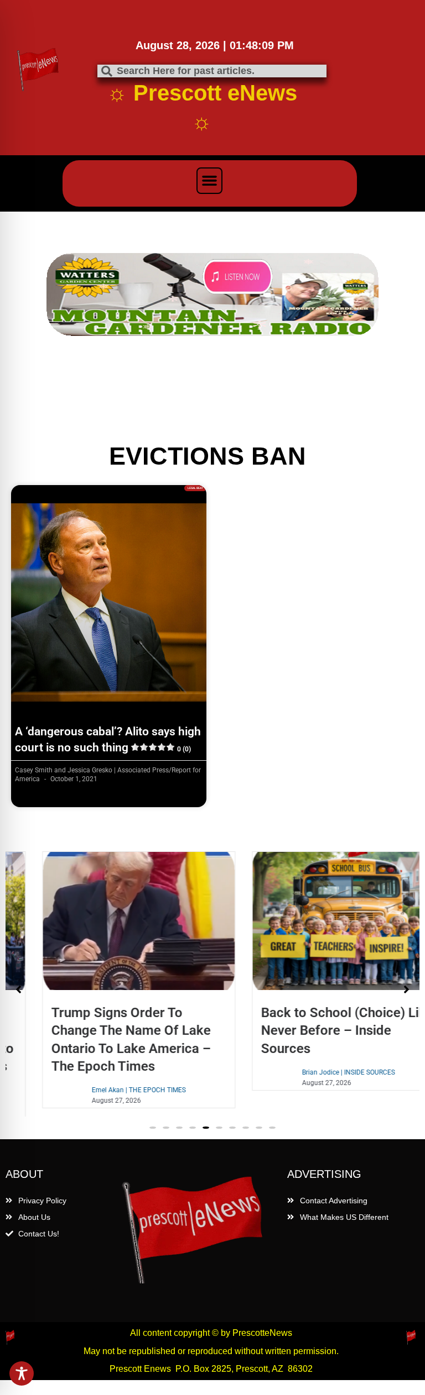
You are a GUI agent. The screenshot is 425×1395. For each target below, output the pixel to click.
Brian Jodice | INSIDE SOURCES (317, 1072)
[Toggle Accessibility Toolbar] (21, 1373)
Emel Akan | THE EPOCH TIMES (108, 1090)
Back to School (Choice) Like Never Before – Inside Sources (316, 1030)
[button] (209, 180)
